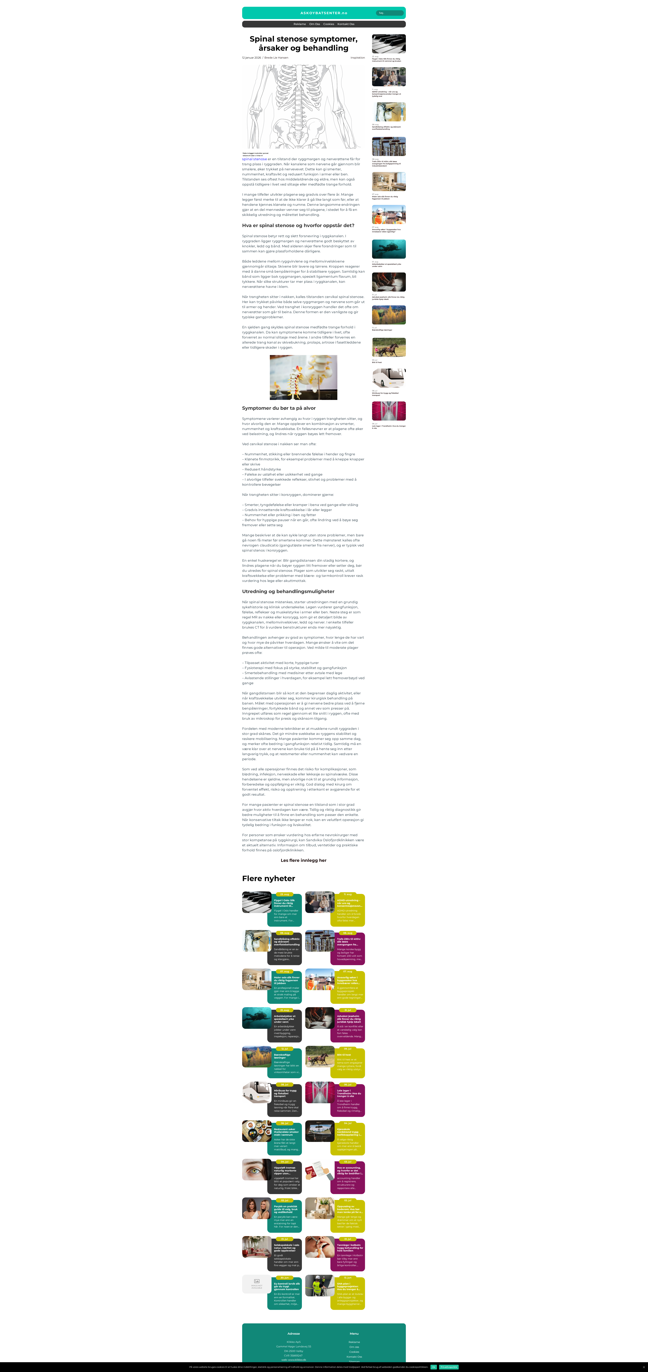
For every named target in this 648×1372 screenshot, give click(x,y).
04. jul (348, 1123)
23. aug (284, 894)
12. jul (284, 1048)
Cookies (328, 24)
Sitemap (354, 1361)
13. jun (348, 1277)
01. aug (284, 1010)
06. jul (347, 1084)
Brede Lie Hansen (276, 57)
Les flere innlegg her (304, 860)
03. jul (347, 1161)
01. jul (284, 1238)
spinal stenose (254, 159)
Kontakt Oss (346, 24)
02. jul (284, 1200)
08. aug (284, 932)
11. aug (348, 894)
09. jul (347, 1048)
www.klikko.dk (297, 1359)
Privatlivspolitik (449, 1367)
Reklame (300, 24)
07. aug (284, 971)
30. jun (285, 1277)
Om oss (314, 24)
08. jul (284, 1084)
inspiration (358, 57)
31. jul (348, 1010)
